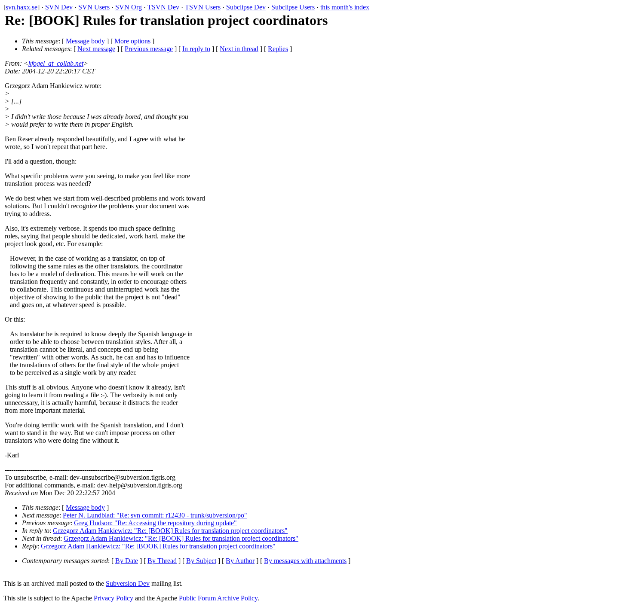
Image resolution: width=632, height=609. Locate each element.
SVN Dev (59, 7)
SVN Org (128, 7)
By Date (126, 560)
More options (132, 41)
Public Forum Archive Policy (218, 598)
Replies (278, 48)
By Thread (162, 560)
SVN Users (94, 7)
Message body (85, 41)
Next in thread (239, 48)
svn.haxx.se (21, 7)
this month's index (344, 7)
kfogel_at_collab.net (55, 63)
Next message (96, 48)
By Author (240, 560)
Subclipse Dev (246, 7)
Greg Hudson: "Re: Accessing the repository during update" (155, 523)
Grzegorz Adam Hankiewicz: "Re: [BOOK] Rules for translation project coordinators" (170, 530)
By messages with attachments (305, 560)
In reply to (196, 48)
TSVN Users (203, 7)
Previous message (149, 48)
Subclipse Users (293, 7)
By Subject (201, 560)
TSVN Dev (163, 7)
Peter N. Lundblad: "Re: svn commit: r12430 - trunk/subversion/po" (155, 515)
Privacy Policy (113, 598)
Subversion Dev (128, 583)
